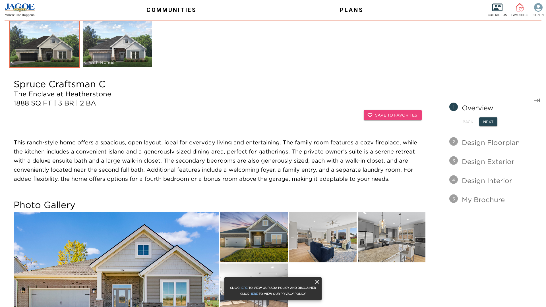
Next (488, 122)
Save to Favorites (396, 115)
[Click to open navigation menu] (17, 10)
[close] (317, 281)
